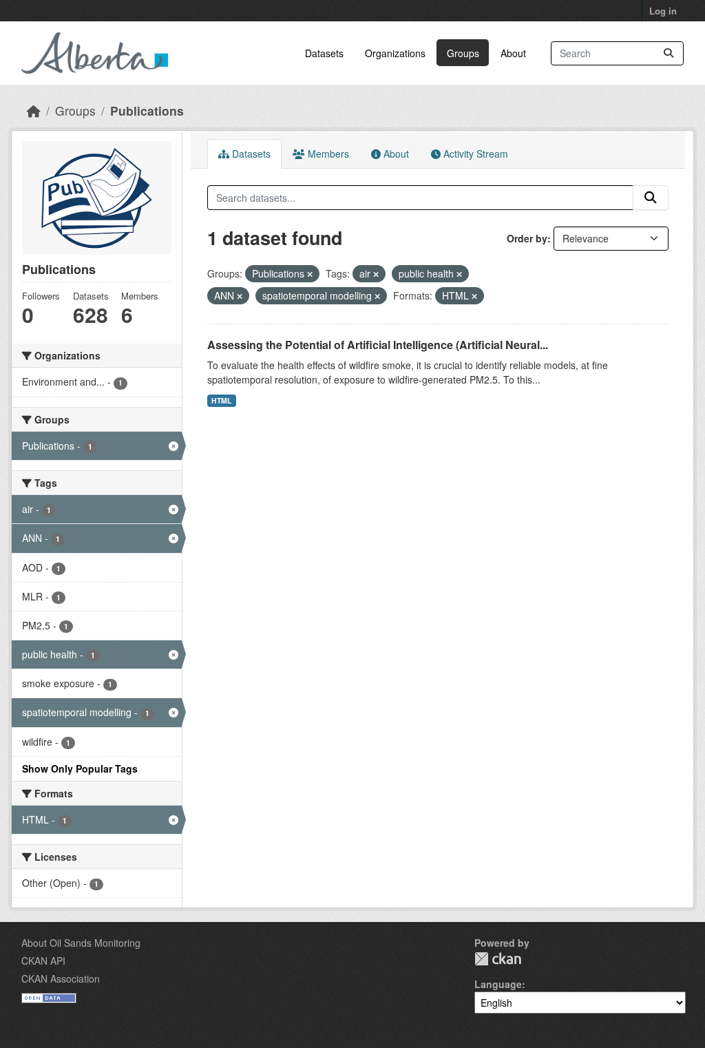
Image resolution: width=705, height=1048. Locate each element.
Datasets (324, 53)
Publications (147, 110)
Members (327, 153)
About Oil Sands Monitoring (80, 943)
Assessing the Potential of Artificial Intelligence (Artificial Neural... (377, 345)
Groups (463, 53)
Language (498, 984)
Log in (663, 10)
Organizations (395, 53)
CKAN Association (60, 978)
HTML (221, 400)
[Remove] (310, 274)
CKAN (497, 959)
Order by (527, 238)
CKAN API (43, 960)
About (513, 53)
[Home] (34, 110)
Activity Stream (474, 153)
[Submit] (668, 53)
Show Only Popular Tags (80, 768)
